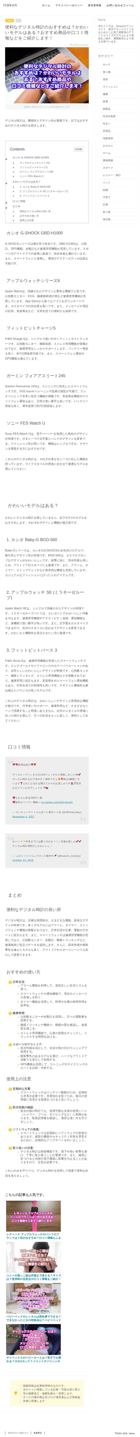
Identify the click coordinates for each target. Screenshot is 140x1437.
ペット (107, 182)
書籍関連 (108, 160)
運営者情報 (95, 5)
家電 (105, 101)
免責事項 (38, 1433)
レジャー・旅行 (112, 175)
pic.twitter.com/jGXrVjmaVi (57, 802)
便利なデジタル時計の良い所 (35, 211)
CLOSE (78, 149)
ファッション (110, 86)
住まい (107, 123)
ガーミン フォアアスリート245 (36, 171)
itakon (10, 5)
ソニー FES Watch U (31, 176)
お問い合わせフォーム (120, 5)
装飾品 (107, 109)
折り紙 (107, 212)
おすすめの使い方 (29, 216)
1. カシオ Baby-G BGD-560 (35, 187)
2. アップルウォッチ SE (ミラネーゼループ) (44, 191)
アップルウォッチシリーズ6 (35, 163)
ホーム (46, 5)
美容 (105, 79)
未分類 (107, 219)
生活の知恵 (109, 116)
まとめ (16, 206)
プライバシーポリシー (69, 5)
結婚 (105, 190)
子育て (107, 197)
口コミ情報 (19, 201)
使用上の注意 (27, 220)
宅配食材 (108, 138)
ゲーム (107, 153)
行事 (105, 204)
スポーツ (108, 168)
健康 (105, 94)
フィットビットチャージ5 (33, 167)
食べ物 (107, 72)
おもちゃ (108, 145)
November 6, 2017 (23, 816)
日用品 (9, 21)
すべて (107, 64)
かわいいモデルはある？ (27, 181)
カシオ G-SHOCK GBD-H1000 (31, 157)
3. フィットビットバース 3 (34, 195)
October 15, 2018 (22, 860)
